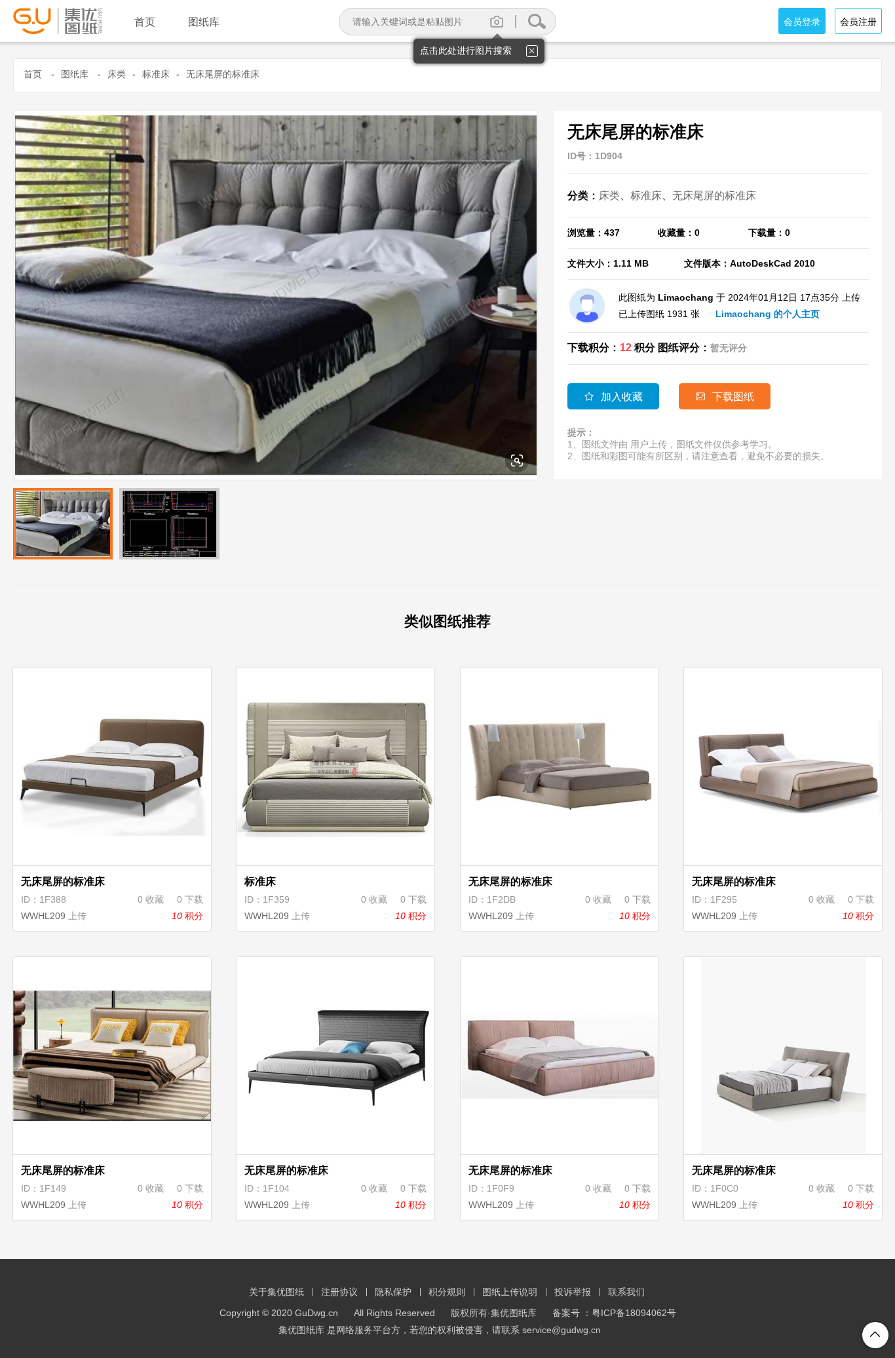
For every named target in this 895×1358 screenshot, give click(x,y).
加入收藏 (613, 396)
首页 (33, 74)
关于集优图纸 (276, 1292)
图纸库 (74, 74)
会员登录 (802, 21)
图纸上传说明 (509, 1292)
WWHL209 (43, 916)
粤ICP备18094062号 (634, 1313)
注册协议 (339, 1292)
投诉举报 (572, 1292)
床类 (116, 74)
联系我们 (626, 1292)
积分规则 (446, 1292)
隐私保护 (393, 1292)
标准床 (156, 74)
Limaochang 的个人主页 (767, 314)
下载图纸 (724, 396)
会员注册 (858, 21)
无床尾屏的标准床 (222, 74)
